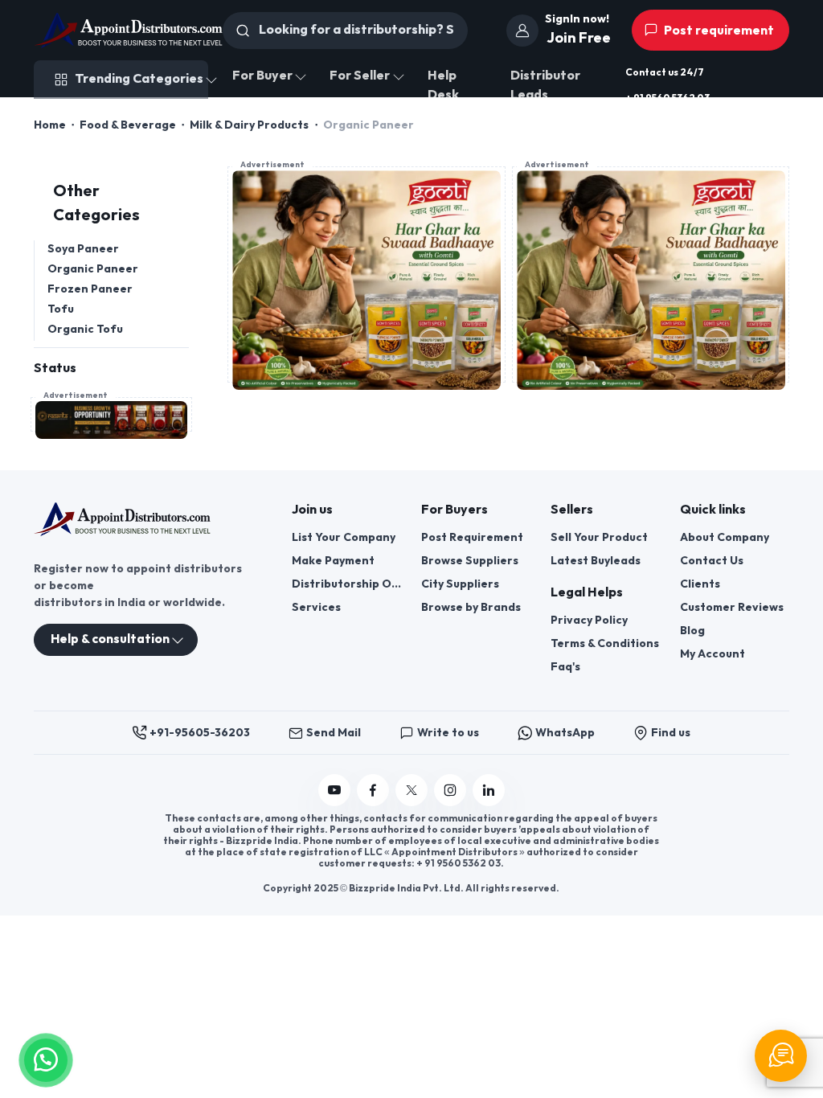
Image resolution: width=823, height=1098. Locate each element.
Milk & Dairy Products (249, 125)
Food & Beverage (128, 125)
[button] (46, 1058)
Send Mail (333, 733)
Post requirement (717, 31)
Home (50, 125)
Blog (692, 631)
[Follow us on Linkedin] (489, 790)
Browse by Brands (471, 607)
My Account (712, 654)
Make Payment (333, 561)
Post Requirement (472, 537)
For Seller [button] (360, 76)
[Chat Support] (781, 1056)
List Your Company (343, 537)
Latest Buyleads (596, 561)
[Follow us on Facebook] (373, 790)
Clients (700, 584)
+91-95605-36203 (199, 733)
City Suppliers (460, 584)
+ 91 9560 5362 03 (667, 98)
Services (316, 607)
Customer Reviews (732, 607)
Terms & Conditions (605, 643)
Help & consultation (110, 639)
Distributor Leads (545, 85)
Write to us (448, 733)
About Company (724, 537)
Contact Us (711, 561)
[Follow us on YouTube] (334, 790)
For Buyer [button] (262, 76)
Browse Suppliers (469, 561)
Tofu (60, 309)
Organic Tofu (85, 329)
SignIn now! (577, 19)
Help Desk (443, 85)
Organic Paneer (92, 269)
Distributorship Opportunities (347, 584)
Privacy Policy (589, 620)
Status (55, 368)
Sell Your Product (599, 537)
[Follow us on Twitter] (411, 790)
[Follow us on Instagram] (450, 790)
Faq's (565, 667)
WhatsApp (565, 733)
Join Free (579, 38)
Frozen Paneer (90, 289)
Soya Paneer (83, 249)
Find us (670, 733)
